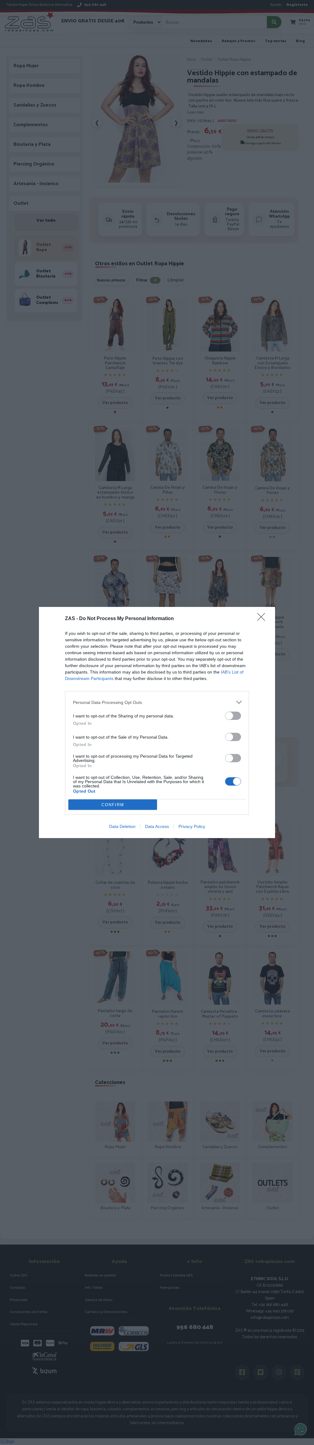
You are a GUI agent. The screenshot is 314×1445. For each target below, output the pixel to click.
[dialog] (157, 722)
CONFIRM (112, 804)
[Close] (263, 619)
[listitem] (157, 702)
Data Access (157, 826)
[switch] (233, 716)
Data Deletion (122, 826)
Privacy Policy (191, 826)
